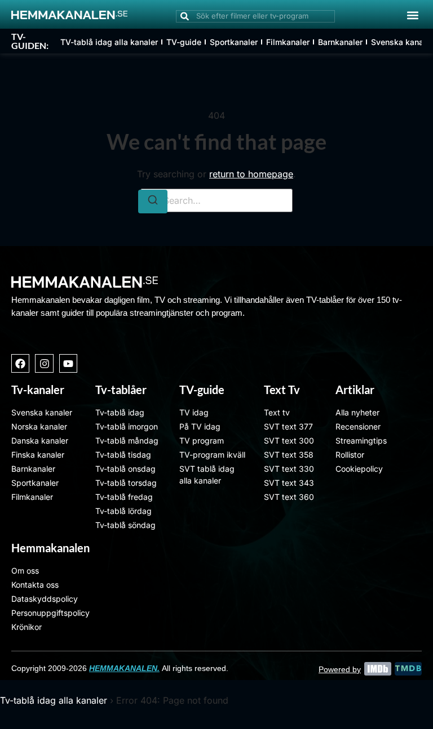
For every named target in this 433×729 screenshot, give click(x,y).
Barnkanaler (340, 42)
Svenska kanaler (402, 42)
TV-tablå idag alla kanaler (109, 42)
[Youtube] (68, 363)
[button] (412, 15)
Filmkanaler (288, 42)
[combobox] (255, 16)
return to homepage (251, 174)
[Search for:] (216, 200)
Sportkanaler (234, 42)
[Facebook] (20, 363)
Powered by (340, 669)
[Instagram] (44, 363)
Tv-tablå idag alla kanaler (53, 700)
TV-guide (183, 42)
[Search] (152, 201)
